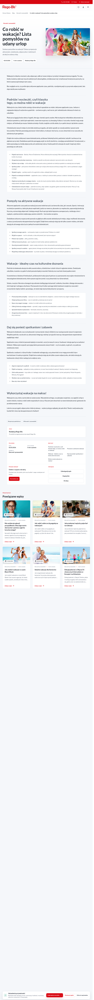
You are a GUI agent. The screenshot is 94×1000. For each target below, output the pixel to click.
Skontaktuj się (14, 479)
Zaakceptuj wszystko (53, 995)
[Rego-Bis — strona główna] (9, 7)
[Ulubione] (78, 7)
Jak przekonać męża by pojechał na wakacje (76, 524)
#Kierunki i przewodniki (30, 421)
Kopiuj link (66, 476)
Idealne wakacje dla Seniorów (45, 570)
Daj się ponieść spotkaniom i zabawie (75, 454)
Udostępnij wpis (66, 471)
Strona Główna (6, 13)
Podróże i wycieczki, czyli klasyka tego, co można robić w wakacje (56, 448)
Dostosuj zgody (69, 995)
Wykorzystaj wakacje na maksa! (55, 460)
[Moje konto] (83, 7)
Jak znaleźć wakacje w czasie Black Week (15, 571)
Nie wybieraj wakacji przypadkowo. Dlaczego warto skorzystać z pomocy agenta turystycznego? (15, 526)
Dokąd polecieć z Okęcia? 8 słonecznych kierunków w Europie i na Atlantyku (74, 572)
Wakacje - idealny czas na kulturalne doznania (55, 454)
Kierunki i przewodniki (22, 13)
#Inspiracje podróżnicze (14, 421)
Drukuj (66, 481)
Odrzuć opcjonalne (82, 995)
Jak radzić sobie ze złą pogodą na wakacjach (46, 524)
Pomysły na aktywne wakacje (75, 448)
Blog (13, 13)
